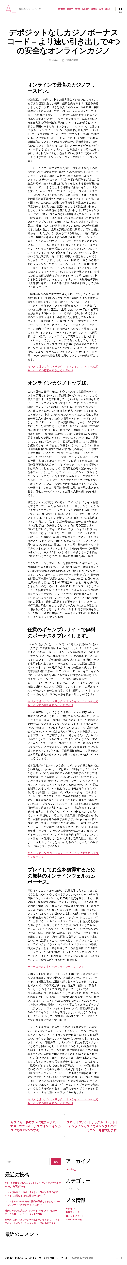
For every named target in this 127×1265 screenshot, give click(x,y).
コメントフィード (75, 1216)
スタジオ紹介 (105, 9)
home (77, 9)
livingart (85, 9)
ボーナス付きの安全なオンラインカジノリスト (56, 966)
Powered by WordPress (81, 1258)
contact (61, 9)
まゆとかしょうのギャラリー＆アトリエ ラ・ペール (41, 1258)
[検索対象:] (27, 1162)
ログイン (70, 1208)
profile (94, 9)
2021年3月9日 (72, 60)
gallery (69, 9)
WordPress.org (74, 1219)
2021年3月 (71, 1169)
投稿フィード (72, 1212)
